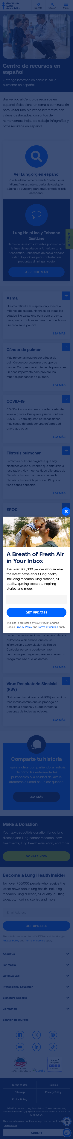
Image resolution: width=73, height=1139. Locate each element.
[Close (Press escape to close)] (36, 512)
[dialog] (36, 569)
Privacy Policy (24, 626)
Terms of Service (48, 626)
